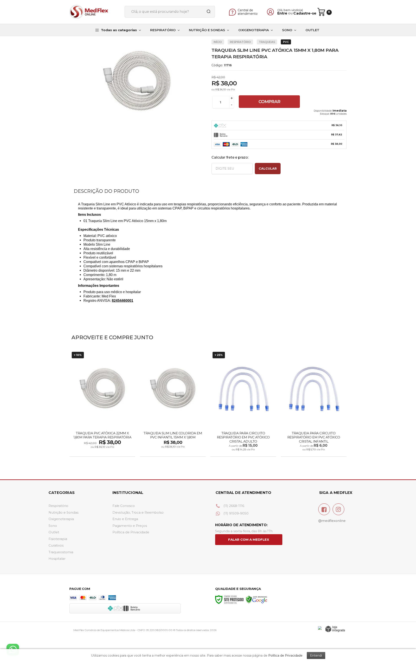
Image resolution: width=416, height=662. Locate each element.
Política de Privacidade (130, 532)
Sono (53, 526)
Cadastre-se (304, 13)
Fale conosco (248, 539)
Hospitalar (57, 559)
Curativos (56, 545)
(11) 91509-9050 (236, 513)
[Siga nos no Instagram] (338, 509)
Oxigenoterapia (61, 519)
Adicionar (110, 452)
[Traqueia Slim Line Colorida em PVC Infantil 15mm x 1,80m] (173, 404)
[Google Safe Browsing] (256, 599)
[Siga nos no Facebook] (324, 509)
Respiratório (58, 506)
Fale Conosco (123, 506)
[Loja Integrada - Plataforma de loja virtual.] (335, 629)
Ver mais (173, 452)
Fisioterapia (58, 539)
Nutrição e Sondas (63, 512)
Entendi (316, 655)
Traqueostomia (61, 552)
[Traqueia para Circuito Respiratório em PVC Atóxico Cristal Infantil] (313, 404)
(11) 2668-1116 (233, 506)
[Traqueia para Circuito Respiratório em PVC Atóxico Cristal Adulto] (243, 404)
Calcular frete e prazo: (229, 157)
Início (218, 42)
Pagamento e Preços (129, 526)
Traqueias (267, 42)
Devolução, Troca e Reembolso (138, 512)
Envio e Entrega (125, 519)
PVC (286, 42)
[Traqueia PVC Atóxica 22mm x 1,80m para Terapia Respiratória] (102, 404)
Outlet (54, 532)
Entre (282, 13)
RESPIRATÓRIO (240, 42)
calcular (268, 168)
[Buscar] (207, 11)
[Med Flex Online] (95, 12)
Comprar (269, 101)
